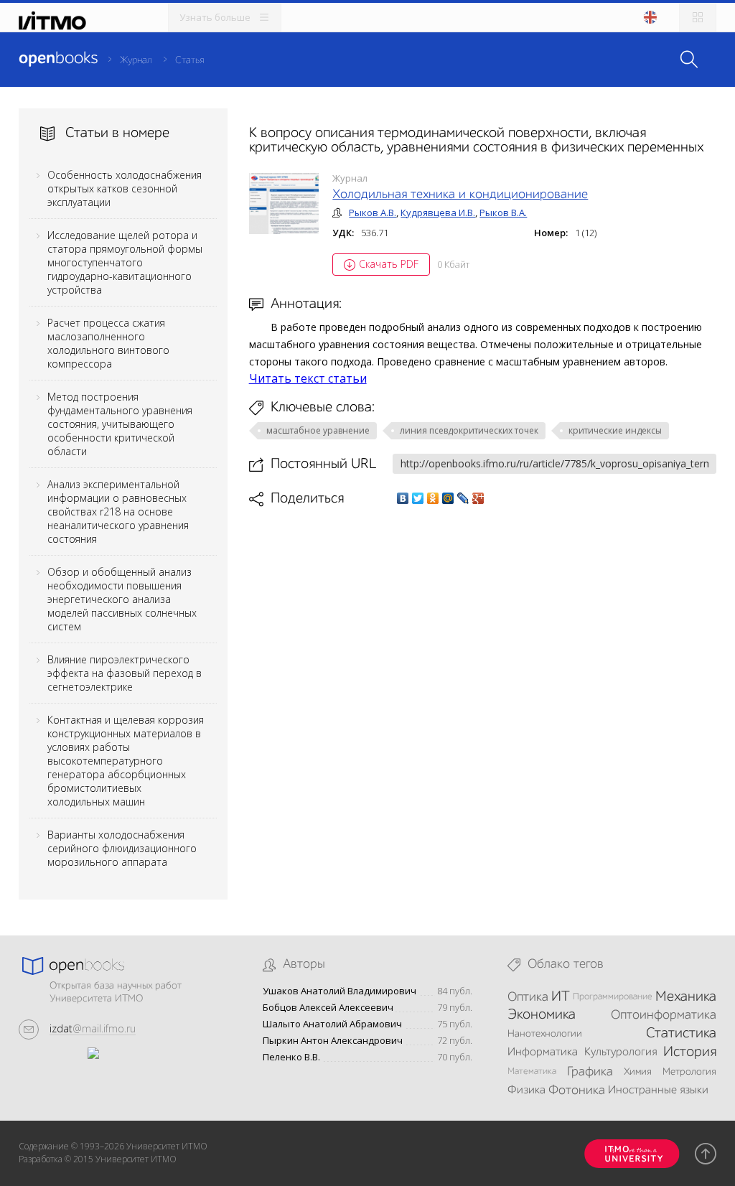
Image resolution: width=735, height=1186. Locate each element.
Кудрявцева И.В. (438, 212)
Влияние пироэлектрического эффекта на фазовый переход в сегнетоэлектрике (124, 673)
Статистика (681, 1034)
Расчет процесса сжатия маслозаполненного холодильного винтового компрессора (108, 343)
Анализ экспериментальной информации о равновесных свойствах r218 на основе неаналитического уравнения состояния (118, 511)
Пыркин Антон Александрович (333, 1040)
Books (58, 58)
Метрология (689, 1072)
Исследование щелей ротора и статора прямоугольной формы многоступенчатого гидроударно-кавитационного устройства (124, 262)
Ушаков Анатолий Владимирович (339, 991)
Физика (526, 1090)
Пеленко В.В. (291, 1057)
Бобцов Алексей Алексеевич (328, 1007)
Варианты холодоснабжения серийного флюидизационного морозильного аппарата (122, 848)
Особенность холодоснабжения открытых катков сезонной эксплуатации (124, 188)
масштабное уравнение (318, 430)
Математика (531, 1071)
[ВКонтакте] (403, 498)
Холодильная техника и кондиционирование (460, 194)
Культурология (620, 1052)
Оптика (527, 997)
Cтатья (189, 60)
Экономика (541, 1015)
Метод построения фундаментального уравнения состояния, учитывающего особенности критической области (119, 424)
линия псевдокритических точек (469, 430)
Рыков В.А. (503, 212)
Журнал (136, 60)
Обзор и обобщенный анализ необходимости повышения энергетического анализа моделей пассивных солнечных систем (122, 599)
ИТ (560, 997)
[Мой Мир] (448, 498)
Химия (638, 1072)
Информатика (542, 1052)
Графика (590, 1071)
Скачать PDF (388, 264)
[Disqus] (483, 709)
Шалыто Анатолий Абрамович (332, 1024)
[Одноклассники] (433, 498)
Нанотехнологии (544, 1034)
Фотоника (576, 1090)
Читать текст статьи (308, 378)
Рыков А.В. (372, 212)
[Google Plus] (478, 498)
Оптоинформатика (663, 1015)
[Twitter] (418, 498)
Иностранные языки (658, 1090)
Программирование (612, 996)
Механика (685, 997)
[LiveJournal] (463, 498)
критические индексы (615, 430)
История (689, 1052)
